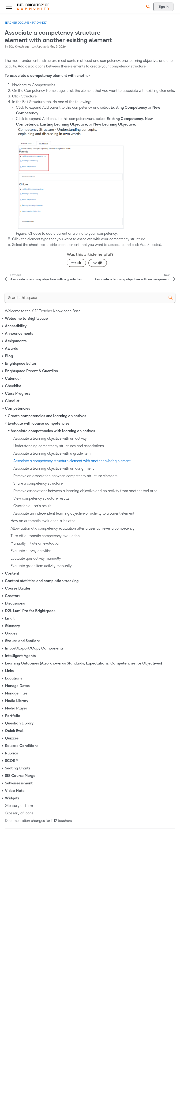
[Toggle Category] (3, 318)
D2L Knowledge (19, 46)
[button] (147, 7)
